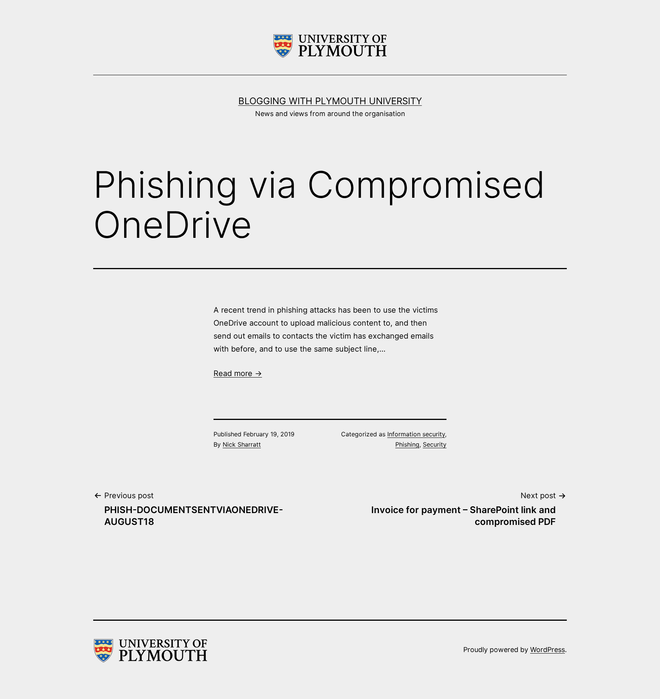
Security (434, 444)
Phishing (407, 444)
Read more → (238, 373)
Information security (416, 434)
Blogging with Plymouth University (330, 101)
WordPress (547, 650)
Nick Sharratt (242, 444)
